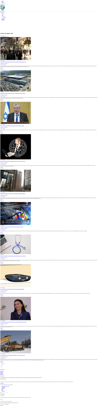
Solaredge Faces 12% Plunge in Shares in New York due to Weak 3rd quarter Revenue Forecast (12, 93)
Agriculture (3, 19)
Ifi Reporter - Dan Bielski (4, 63)
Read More (1, 99)
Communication (26, 377)
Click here (5, 384)
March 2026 (1, 374)
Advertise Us (3, 388)
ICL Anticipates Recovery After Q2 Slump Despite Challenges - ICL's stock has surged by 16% (12, 355)
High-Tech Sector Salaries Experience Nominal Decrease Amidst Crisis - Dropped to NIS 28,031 (12, 161)
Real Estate (30, 377)
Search (2, 2)
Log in (2, 13)
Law (22, 377)
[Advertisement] (49, 26)
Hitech (12, 377)
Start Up (3, 20)
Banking (4, 128)
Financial (4, 96)
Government (4, 64)
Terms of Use (3, 387)
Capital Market (16, 377)
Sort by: (1, 36)
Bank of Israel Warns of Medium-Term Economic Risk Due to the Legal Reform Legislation (12, 125)
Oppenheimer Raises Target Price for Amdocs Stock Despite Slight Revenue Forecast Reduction (12, 193)
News (2, 390)
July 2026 (1, 371)
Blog (2, 1)
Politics (19, 377)
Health (3, 258)
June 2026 (1, 372)
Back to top (1, 405)
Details (4, 60)
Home (2, 15)
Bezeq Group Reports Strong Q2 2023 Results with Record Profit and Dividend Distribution (12, 289)
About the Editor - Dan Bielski (5, 386)
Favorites (4, 17)
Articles (4, 16)
